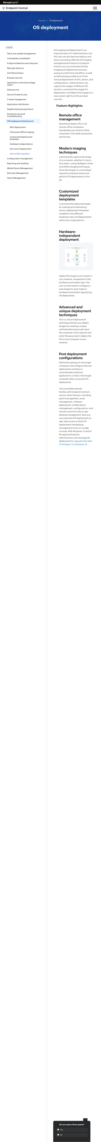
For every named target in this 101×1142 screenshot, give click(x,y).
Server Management (16, 178)
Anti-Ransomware (15, 73)
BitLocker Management (17, 173)
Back (10, 47)
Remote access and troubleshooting (16, 115)
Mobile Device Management (20, 168)
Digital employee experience (20, 109)
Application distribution (18, 104)
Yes (61, 1130)
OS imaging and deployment (20, 121)
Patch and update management (21, 53)
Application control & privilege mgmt (21, 84)
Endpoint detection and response (22, 63)
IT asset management (16, 99)
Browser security (14, 78)
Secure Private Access (17, 94)
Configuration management (20, 158)
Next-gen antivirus (15, 68)
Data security (13, 90)
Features (42, 21)
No (60, 1135)
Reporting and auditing (18, 163)
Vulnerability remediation (18, 58)
